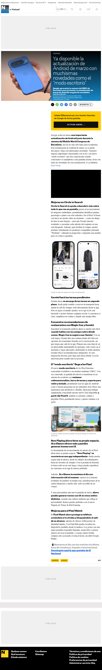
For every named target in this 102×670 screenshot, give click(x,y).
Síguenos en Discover (10, 2)
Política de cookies (78, 657)
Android (55, 560)
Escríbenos (41, 652)
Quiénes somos (19, 652)
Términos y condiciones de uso (85, 652)
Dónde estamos (19, 657)
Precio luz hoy (95, 2)
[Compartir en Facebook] (66, 104)
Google (64, 560)
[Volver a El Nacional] (61, 9)
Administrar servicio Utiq (82, 663)
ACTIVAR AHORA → (76, 125)
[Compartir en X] (52, 104)
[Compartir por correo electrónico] (70, 104)
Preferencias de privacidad (83, 660)
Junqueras (52, 2)
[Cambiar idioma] (88, 9)
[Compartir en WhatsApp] (57, 104)
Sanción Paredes (65, 2)
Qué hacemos (18, 654)
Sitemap (39, 654)
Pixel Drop (55, 165)
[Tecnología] (5, 9)
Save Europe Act (80, 2)
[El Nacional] (4, 654)
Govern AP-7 (41, 2)
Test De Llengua (27, 2)
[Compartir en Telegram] (61, 104)
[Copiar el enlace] (75, 104)
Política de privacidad (80, 654)
